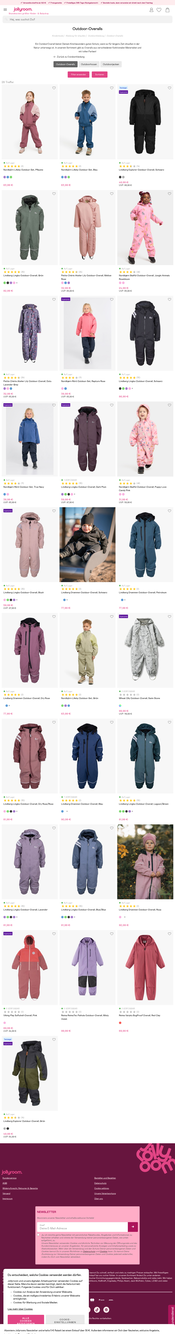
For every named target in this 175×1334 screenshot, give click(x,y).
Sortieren (99, 74)
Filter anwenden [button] (78, 74)
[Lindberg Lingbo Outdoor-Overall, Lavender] (4, 917)
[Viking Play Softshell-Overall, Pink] (4, 1023)
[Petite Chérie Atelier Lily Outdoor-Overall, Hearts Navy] (65, 283)
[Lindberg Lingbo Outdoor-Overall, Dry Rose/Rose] (4, 811)
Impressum (7, 1198)
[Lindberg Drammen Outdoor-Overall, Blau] (64, 600)
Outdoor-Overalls (114, 35)
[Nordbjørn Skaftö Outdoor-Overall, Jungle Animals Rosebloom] (120, 283)
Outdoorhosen (89, 64)
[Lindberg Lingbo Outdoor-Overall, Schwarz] (7, 283)
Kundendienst (172, 1316)
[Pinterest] (106, 1310)
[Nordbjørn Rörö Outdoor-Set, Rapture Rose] (62, 388)
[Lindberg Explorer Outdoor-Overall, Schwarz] (120, 177)
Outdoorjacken (111, 64)
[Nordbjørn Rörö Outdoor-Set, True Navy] (65, 388)
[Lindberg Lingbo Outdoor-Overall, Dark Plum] (11, 283)
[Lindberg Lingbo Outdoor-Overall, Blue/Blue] (62, 917)
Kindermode (57, 35)
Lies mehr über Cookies (20, 1309)
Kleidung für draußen (75, 35)
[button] (5, 9)
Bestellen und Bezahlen (105, 1178)
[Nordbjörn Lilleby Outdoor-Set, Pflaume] (4, 177)
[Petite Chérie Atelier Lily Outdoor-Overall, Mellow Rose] (62, 283)
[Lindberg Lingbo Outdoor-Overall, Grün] (4, 283)
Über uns (98, 1198)
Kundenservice (9, 1178)
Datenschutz (100, 1183)
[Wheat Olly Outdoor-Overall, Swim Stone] (120, 705)
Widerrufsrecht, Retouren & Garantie (20, 1188)
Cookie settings (101, 1188)
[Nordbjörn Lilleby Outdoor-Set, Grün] (11, 177)
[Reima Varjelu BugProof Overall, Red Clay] (120, 1023)
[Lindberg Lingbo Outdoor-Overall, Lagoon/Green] (120, 811)
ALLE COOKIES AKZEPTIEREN (26, 1321)
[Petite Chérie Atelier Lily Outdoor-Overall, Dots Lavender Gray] (69, 283)
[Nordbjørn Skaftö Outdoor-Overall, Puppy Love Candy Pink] (123, 283)
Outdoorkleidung (96, 35)
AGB (5, 1183)
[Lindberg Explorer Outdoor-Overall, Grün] (123, 177)
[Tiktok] (97, 1310)
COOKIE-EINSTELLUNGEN (65, 1321)
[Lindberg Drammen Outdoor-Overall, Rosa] (120, 917)
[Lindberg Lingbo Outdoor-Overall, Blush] (14, 283)
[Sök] (6, 19)
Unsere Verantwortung (105, 1193)
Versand (6, 1193)
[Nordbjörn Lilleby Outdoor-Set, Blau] (7, 177)
